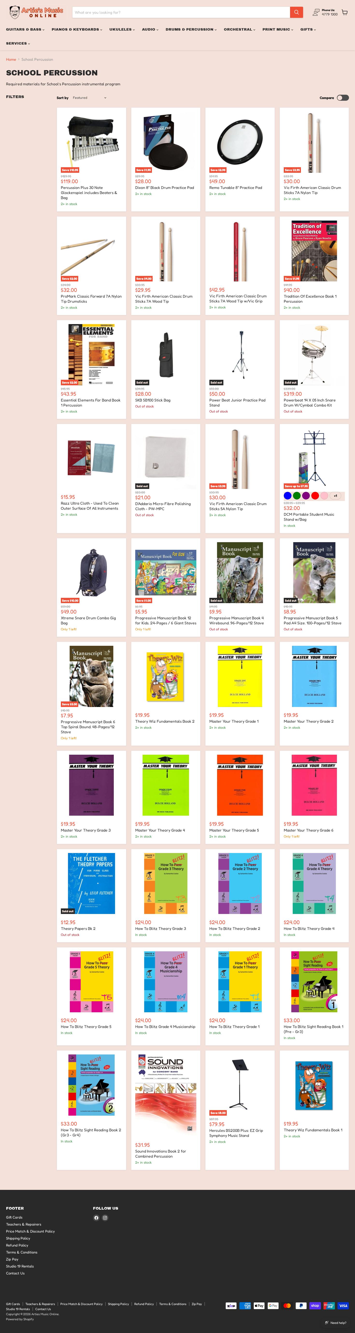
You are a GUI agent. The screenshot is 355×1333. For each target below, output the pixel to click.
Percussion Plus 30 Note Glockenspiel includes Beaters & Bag (89, 192)
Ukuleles (121, 29)
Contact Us (15, 1273)
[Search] (296, 12)
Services (17, 43)
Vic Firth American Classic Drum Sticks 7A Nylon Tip (312, 190)
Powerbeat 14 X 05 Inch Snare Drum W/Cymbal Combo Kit (310, 402)
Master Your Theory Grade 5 (234, 830)
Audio (149, 29)
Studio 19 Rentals (20, 1266)
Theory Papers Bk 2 (78, 928)
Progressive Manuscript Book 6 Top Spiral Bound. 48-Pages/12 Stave (88, 726)
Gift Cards (14, 1217)
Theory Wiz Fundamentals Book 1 (313, 1129)
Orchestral (238, 29)
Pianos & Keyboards (76, 29)
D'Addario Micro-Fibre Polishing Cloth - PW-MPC (163, 506)
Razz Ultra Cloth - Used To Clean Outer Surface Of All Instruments (90, 506)
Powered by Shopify (20, 1319)
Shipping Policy (18, 1238)
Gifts (307, 29)
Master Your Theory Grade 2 (309, 721)
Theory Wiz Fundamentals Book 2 (165, 721)
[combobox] (181, 12)
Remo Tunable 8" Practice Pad (235, 187)
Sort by (63, 98)
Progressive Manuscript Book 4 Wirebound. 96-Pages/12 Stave (236, 620)
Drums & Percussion (190, 29)
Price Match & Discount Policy (30, 1231)
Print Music (277, 29)
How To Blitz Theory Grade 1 (234, 1026)
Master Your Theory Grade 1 (233, 721)
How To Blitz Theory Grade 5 (86, 1026)
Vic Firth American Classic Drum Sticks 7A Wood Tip (163, 299)
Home (11, 59)
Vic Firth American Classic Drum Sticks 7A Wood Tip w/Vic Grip (238, 298)
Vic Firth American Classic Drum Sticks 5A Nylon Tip (238, 506)
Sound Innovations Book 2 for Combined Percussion (160, 1154)
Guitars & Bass (24, 29)
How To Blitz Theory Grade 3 (160, 928)
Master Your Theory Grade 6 (309, 830)
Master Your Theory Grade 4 (160, 830)
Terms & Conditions (21, 1252)
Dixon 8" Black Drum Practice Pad (164, 187)
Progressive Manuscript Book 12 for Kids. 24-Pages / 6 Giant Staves (165, 620)
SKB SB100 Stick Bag (152, 400)
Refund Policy (17, 1245)
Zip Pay (12, 1259)
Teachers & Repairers (23, 1224)
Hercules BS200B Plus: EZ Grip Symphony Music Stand (236, 1133)
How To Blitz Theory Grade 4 (309, 928)
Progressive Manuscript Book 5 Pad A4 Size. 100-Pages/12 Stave (312, 620)
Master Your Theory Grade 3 (86, 830)
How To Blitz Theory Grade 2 (234, 928)
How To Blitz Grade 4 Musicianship (165, 1026)
